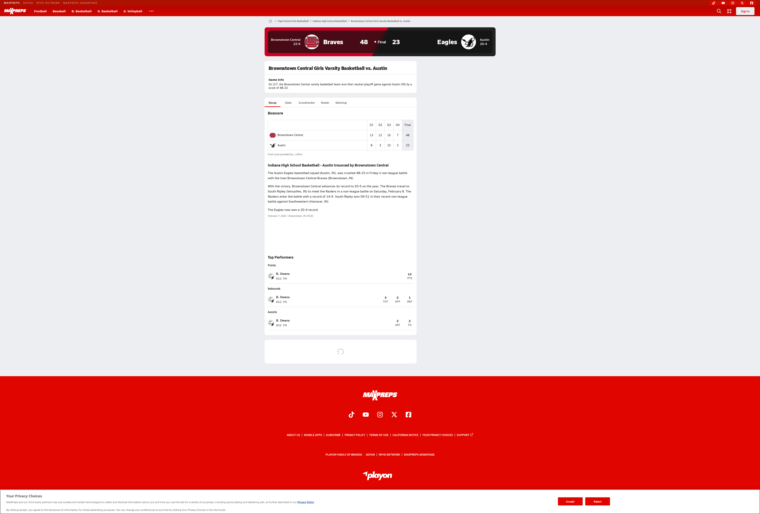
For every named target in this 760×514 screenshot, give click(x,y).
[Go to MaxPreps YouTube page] (366, 415)
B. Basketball (82, 11)
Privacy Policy (355, 435)
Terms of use (379, 435)
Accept (570, 501)
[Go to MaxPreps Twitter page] (394, 415)
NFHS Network (48, 2)
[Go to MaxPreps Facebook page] (408, 415)
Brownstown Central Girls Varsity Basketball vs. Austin (380, 21)
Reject (597, 501)
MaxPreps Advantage (80, 2)
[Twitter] (742, 3)
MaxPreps (12, 2)
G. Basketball (108, 11)
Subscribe (333, 435)
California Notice (405, 435)
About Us (293, 435)
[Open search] (719, 11)
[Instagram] (732, 3)
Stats (288, 103)
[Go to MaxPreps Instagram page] (380, 415)
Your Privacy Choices (437, 435)
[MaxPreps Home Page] (270, 21)
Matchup (341, 103)
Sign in (745, 11)
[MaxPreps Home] (15, 11)
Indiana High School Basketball (330, 21)
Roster (325, 103)
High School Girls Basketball (293, 21)
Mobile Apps (313, 435)
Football (40, 11)
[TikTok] (713, 3)
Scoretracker (307, 103)
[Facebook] (751, 3)
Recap (272, 103)
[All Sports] (151, 11)
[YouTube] (723, 3)
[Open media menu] (729, 11)
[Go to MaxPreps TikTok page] (351, 415)
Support (463, 435)
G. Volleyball (133, 11)
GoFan (28, 2)
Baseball (59, 11)
